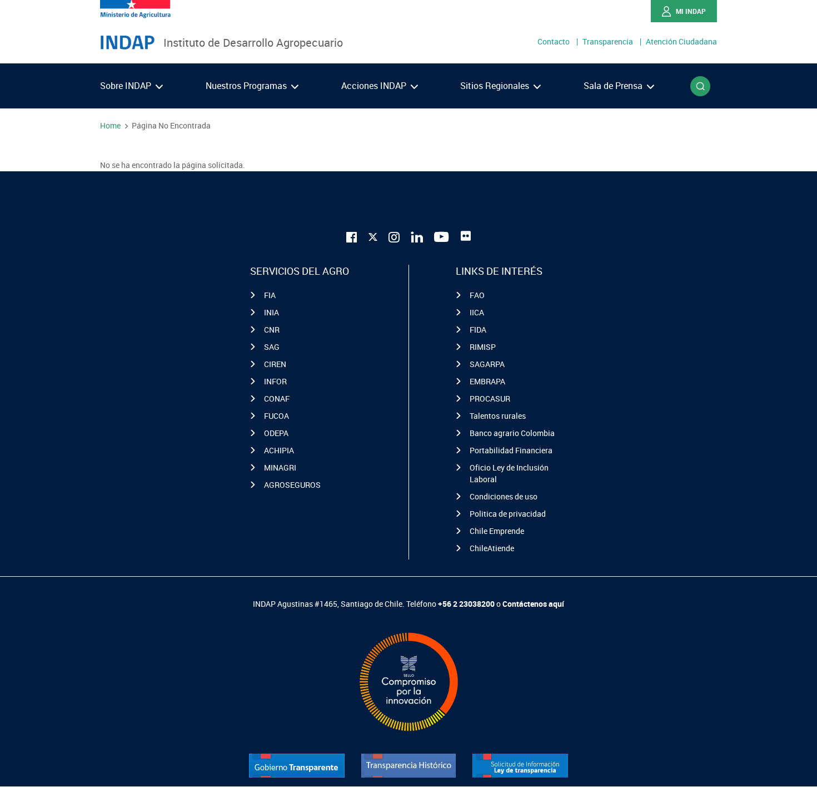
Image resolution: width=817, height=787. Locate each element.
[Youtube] (442, 236)
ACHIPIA (279, 450)
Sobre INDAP (126, 86)
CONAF (277, 398)
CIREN (275, 364)
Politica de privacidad (508, 513)
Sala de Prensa (614, 86)
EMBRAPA (487, 381)
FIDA (478, 329)
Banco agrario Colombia (512, 433)
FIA (270, 295)
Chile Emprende (497, 531)
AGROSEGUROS (292, 484)
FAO (477, 295)
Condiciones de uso (503, 496)
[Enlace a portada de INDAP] (127, 43)
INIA (271, 312)
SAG (272, 346)
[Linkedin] (417, 236)
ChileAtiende (492, 548)
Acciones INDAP (375, 86)
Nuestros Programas (247, 86)
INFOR (275, 381)
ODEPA (276, 433)
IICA (477, 312)
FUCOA (276, 415)
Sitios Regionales (495, 86)
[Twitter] (372, 234)
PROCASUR (490, 398)
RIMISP (483, 346)
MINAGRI (280, 467)
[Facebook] (351, 236)
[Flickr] (466, 235)
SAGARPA (487, 364)
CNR (272, 329)
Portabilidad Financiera (511, 450)
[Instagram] (394, 236)
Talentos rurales (498, 415)
